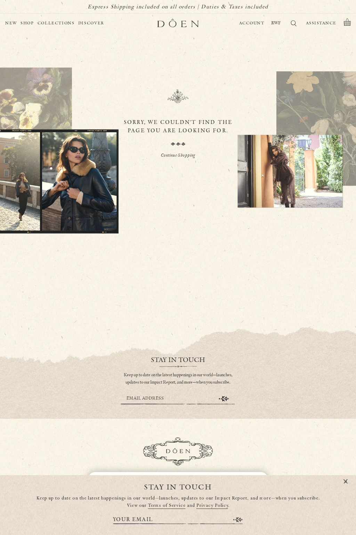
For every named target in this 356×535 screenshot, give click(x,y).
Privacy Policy (212, 506)
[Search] (293, 24)
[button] (347, 23)
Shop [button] (27, 23)
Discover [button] (91, 23)
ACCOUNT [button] (252, 23)
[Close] (345, 481)
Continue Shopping (178, 155)
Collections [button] (56, 23)
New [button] (11, 23)
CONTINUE (224, 398)
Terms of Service (167, 506)
